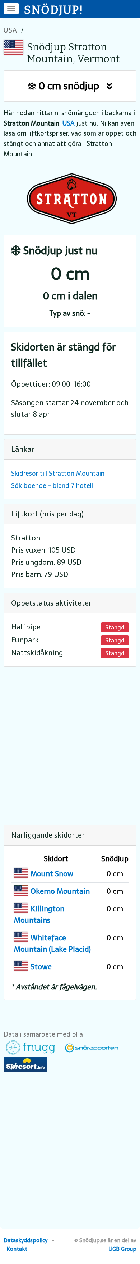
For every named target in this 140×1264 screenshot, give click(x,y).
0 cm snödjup (71, 86)
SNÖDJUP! (54, 9)
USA (11, 30)
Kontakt (16, 1248)
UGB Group (122, 1248)
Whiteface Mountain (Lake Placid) (52, 943)
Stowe (41, 967)
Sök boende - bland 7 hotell (52, 485)
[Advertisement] (70, 740)
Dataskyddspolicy (25, 1240)
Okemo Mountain (60, 891)
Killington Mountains (39, 914)
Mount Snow (52, 874)
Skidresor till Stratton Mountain (57, 473)
